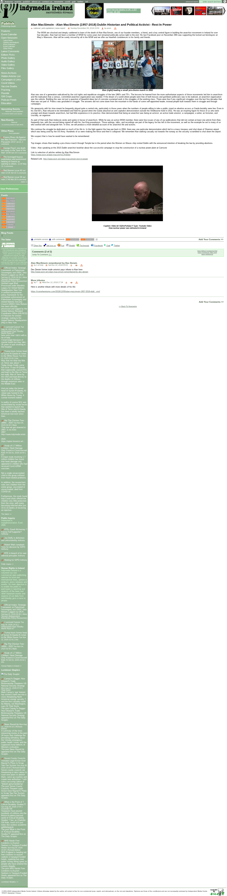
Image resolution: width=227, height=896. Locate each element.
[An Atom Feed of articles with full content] (8, 201)
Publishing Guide (8, 26)
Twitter (116, 245)
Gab (108, 245)
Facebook (98, 245)
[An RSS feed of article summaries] (8, 211)
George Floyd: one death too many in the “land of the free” (13, 150)
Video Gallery (8, 64)
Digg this (37, 245)
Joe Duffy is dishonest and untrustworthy (12, 539)
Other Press (8, 48)
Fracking (5, 89)
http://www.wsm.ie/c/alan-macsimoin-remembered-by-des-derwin (59, 272)
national (37, 28)
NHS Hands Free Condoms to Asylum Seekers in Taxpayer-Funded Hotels (14, 844)
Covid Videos (8, 83)
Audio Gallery (8, 61)
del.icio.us (51, 245)
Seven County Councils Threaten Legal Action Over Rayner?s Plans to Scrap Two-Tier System (13, 762)
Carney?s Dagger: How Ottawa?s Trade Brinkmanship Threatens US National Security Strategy (13, 682)
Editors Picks (8, 54)
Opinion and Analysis (11, 42)
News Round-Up (11, 724)
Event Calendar (9, 34)
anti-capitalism (48, 28)
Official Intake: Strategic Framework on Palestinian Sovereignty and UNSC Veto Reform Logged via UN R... (14, 271)
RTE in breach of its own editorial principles (13, 554)
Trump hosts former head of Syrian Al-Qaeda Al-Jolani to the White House (14, 353)
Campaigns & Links (11, 79)
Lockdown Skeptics (10, 670)
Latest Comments (10, 51)
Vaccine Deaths (9, 86)
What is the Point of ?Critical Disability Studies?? (13, 803)
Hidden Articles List (11, 76)
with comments (58, 239)
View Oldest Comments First (207, 251)
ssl (86, 1)
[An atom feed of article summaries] (8, 198)
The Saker (6, 239)
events (18, 1)
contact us (47, 1)
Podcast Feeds (9, 99)
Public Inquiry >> (7, 564)
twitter (80, 1)
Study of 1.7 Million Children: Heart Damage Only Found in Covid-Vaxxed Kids (14, 449)
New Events (7, 120)
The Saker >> (6, 514)
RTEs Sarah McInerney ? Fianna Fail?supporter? (14, 530)
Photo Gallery (8, 58)
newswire (58, 1)
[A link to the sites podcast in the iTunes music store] (8, 227)
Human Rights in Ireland (13, 568)
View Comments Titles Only (207, 252)
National (8, 111)
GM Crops (6, 96)
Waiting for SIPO (11, 560)
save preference (207, 254)
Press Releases (9, 44)
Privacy (18, 893)
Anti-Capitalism (18, 111)
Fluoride (5, 93)
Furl (62, 245)
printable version (41, 239)
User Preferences (10, 189)
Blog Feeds (7, 233)
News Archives (9, 73)
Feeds (4, 195)
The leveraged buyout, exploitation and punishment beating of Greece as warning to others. (13, 160)
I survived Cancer (12, 327)
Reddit (72, 245)
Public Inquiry (8, 518)
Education (6, 103)
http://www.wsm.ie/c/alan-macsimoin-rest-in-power (65, 159)
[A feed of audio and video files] (8, 209)
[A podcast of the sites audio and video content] (8, 225)
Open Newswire (9, 37)
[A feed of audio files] (8, 206)
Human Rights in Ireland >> (11, 666)
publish (26, 1)
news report (60, 28)
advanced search (192, 1)
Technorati (84, 245)
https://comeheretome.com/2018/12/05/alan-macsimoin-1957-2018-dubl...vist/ (65, 291)
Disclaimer (11, 893)
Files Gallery (7, 68)
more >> (24, 182)
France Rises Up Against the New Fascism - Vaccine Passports (13, 139)
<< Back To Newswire (128, 306)
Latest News (8, 40)
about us (36, 1)
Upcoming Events (10, 109)
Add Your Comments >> (211, 239)
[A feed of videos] (8, 204)
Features (5, 31)
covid (67, 1)
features (9, 1)
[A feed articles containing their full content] (8, 214)
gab (74, 1)
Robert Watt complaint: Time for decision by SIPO (13, 546)
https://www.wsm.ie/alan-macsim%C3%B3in (50, 155)
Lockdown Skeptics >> (9, 882)
